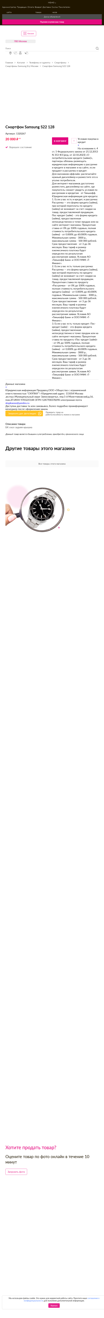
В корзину (60, 141)
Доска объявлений (52, 17)
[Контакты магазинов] (10, 53)
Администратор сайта (9, 9)
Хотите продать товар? (30, 1147)
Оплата (30, 7)
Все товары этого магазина (52, 463)
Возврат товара (38, 9)
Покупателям (64, 7)
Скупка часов (55, 9)
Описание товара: (15, 424)
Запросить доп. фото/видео (22, 413)
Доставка (47, 7)
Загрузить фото (16, 1171)
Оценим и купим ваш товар (52, 22)
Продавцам (22, 7)
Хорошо (54, 1305)
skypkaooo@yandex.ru (17, 402)
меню (51, 2)
